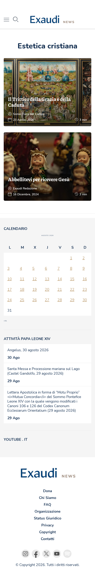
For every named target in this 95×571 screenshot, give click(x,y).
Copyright (47, 532)
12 (34, 278)
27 (47, 299)
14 (59, 278)
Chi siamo (47, 497)
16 (84, 278)
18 (22, 289)
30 (84, 299)
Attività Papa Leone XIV (27, 338)
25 (22, 299)
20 (47, 289)
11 (22, 278)
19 (34, 289)
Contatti (47, 538)
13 (47, 278)
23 (84, 289)
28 (59, 299)
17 (9, 289)
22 (72, 289)
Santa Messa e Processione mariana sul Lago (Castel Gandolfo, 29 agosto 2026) (43, 371)
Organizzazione (47, 511)
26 (34, 299)
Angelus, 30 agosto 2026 (28, 350)
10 (9, 278)
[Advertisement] (47, 5)
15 (72, 278)
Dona (47, 490)
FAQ (47, 504)
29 (72, 299)
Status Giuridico (47, 518)
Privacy (47, 525)
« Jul (5, 321)
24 (9, 299)
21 (59, 289)
